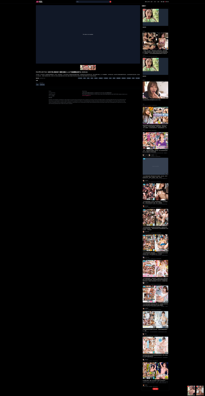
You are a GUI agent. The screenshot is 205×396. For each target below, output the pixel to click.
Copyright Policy (52, 92)
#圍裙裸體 (118, 78)
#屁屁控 (96, 78)
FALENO (147, 335)
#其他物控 (129, 78)
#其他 (133, 78)
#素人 (110, 78)
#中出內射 (80, 78)
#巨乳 (85, 78)
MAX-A (147, 386)
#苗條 (88, 78)
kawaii (149, 207)
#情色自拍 (123, 78)
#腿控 (114, 78)
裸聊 (146, 1)
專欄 (161, 1)
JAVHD (148, 1)
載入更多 (155, 388)
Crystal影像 (148, 156)
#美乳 (92, 78)
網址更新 (50, 97)
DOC (147, 56)
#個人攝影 (137, 78)
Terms (50, 91)
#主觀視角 (106, 78)
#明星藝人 (100, 78)
